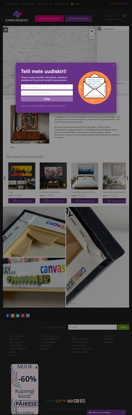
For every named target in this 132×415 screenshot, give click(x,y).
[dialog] (66, 88)
